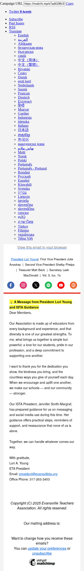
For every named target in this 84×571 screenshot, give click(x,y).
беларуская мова (30, 48)
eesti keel (24, 81)
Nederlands (26, 85)
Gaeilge (23, 113)
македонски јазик (31, 144)
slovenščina (26, 209)
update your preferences (47, 548)
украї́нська (26, 234)
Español (23, 180)
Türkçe (23, 226)
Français (24, 93)
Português (25, 164)
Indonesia (25, 117)
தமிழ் (22, 217)
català (22, 56)
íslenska (23, 121)
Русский (24, 176)
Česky (22, 73)
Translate (15, 31)
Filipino (23, 230)
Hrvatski (24, 69)
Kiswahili (25, 184)
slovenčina (25, 205)
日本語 (23, 130)
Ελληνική (25, 101)
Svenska (24, 188)
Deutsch (24, 97)
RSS (12, 27)
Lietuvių (24, 196)
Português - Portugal (32, 168)
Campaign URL (11, 3)
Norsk (22, 156)
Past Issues (16, 23)
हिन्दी (21, 105)
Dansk (22, 77)
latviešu (23, 201)
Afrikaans (25, 43)
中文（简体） (28, 60)
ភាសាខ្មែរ (24, 135)
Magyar (23, 109)
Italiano (23, 125)
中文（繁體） (28, 65)
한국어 (23, 139)
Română (24, 172)
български (26, 52)
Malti (21, 152)
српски (23, 213)
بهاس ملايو (26, 148)
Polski (22, 160)
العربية (23, 39)
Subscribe (16, 19)
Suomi (22, 89)
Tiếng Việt (25, 238)
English (23, 35)
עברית (22, 192)
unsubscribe (42, 553)
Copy (70, 3)
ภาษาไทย (25, 222)
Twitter (20, 11)
